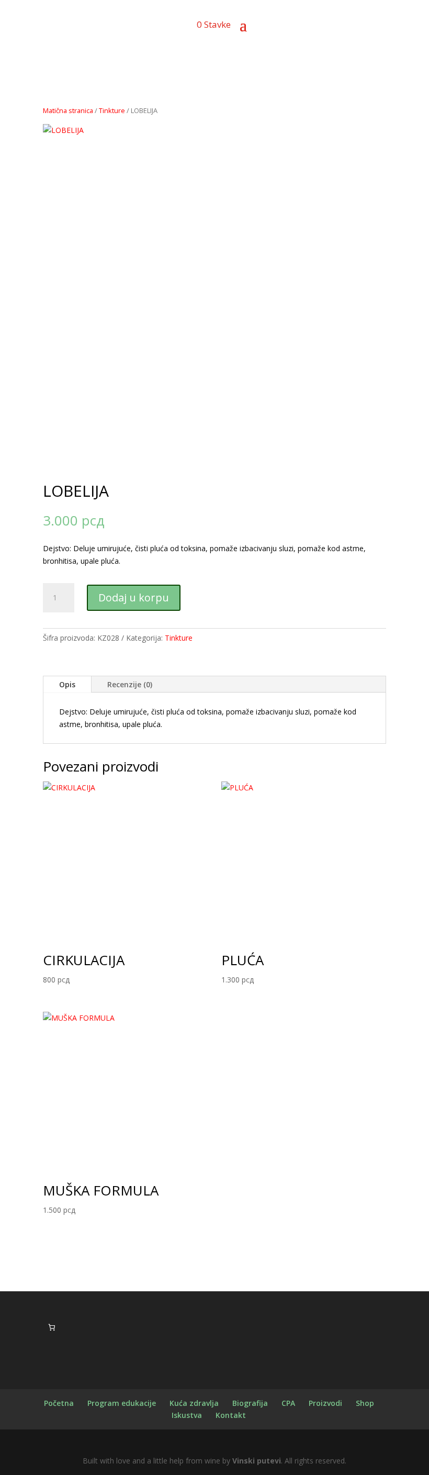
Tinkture (112, 110)
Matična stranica (68, 110)
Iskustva (187, 1415)
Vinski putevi (256, 1461)
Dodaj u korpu (133, 597)
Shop (365, 1403)
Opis (67, 684)
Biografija (250, 1403)
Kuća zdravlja (194, 1403)
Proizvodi (325, 1403)
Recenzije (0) (129, 684)
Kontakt (231, 1415)
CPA (288, 1403)
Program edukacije (121, 1403)
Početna (59, 1403)
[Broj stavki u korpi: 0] (51, 1327)
